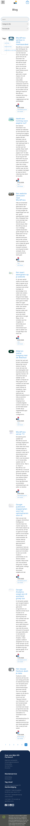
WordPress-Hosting (10, 50)
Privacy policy (8, 764)
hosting (6, 43)
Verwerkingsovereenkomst (12, 762)
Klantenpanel (8, 779)
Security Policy (8, 766)
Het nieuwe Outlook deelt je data (22, 671)
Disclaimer (7, 768)
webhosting (8, 46)
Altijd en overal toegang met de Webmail (22, 354)
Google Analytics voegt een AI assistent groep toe (21, 594)
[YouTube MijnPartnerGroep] (13, 805)
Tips (18, 184)
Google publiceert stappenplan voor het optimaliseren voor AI (22, 510)
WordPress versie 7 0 (21, 433)
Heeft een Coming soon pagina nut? (22, 120)
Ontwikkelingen (22, 109)
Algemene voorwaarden (11, 760)
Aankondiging (8, 777)
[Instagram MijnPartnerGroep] (8, 805)
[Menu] (3, 2)
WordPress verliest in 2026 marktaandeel (22, 41)
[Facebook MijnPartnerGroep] (6, 805)
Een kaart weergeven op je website (22, 274)
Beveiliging (20, 736)
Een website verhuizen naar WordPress (21, 196)
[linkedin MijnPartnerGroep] (11, 805)
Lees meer (20, 111)
